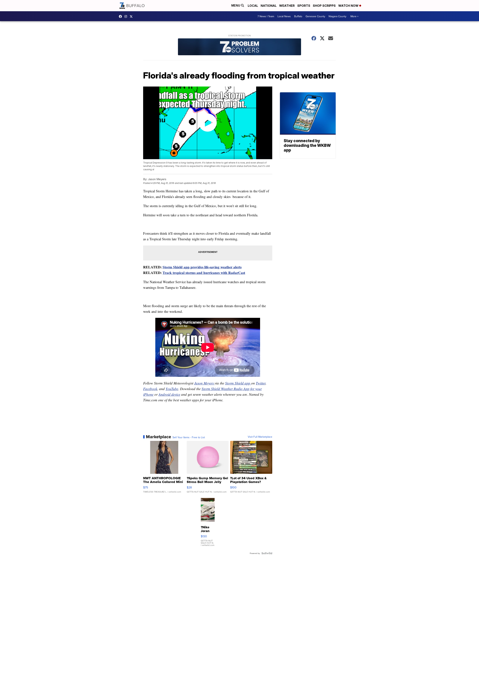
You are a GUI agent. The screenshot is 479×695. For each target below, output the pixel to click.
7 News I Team (265, 16)
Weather (287, 5)
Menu (236, 5)
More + (354, 16)
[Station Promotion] (239, 47)
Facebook (150, 388)
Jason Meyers (204, 383)
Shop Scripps (324, 5)
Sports (303, 5)
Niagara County (337, 16)
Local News (284, 16)
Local (253, 5)
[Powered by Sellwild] (266, 553)
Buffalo (298, 16)
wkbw (126, 16)
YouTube (172, 388)
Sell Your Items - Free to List (189, 437)
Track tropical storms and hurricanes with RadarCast (204, 272)
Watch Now (348, 5)
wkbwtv (121, 16)
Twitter (261, 383)
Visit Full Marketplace (260, 436)
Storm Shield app (238, 383)
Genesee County (315, 16)
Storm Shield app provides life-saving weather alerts (202, 266)
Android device (169, 394)
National (269, 5)
